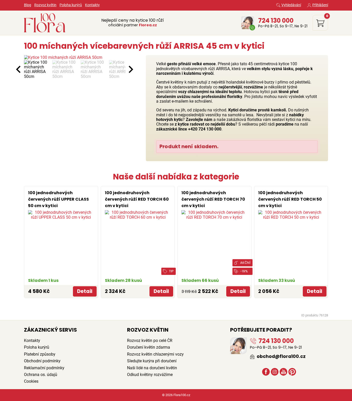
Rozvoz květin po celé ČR (149, 340)
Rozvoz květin (45, 5)
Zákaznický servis (50, 329)
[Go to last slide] (19, 69)
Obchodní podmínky (42, 360)
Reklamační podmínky (44, 367)
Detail (85, 291)
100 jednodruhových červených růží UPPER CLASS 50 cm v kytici (58, 199)
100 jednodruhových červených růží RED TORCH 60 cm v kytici (137, 199)
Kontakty (92, 5)
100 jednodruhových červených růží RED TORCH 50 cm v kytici (290, 199)
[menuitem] (37, 69)
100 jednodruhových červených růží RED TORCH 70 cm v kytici (213, 199)
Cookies (31, 381)
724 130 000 (276, 20)
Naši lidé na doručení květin (152, 367)
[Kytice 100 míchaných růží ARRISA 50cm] (74, 57)
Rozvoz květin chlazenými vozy (155, 354)
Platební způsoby (39, 354)
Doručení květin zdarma (148, 347)
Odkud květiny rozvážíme (150, 374)
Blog (27, 5)
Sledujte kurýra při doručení (152, 360)
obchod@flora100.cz (281, 356)
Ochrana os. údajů (40, 374)
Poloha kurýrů (71, 5)
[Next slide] (130, 69)
